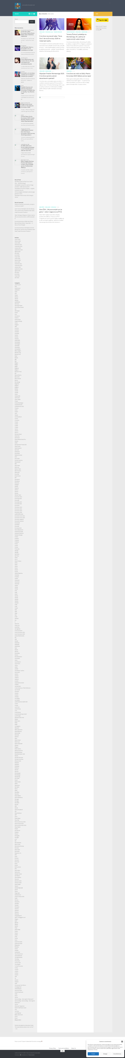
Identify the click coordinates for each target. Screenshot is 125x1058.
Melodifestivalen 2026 (20, 754)
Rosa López (17, 849)
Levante (16, 681)
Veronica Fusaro (18, 990)
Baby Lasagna (18, 350)
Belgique (17, 368)
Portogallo (17, 835)
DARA (16, 443)
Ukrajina (16, 981)
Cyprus (16, 429)
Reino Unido (17, 844)
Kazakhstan (17, 646)
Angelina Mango (18, 321)
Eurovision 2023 (18, 507)
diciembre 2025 (18, 244)
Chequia (16, 408)
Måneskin (17, 728)
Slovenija (17, 914)
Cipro (16, 413)
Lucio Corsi (17, 707)
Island (16, 594)
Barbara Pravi (18, 354)
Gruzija (16, 571)
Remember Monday (19, 846)
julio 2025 (17, 253)
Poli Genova (17, 830)
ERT (16, 477)
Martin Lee (17, 742)
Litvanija (16, 696)
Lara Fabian (17, 658)
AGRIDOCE (17, 290)
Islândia (16, 601)
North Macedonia (18, 797)
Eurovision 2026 (18, 512)
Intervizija (17, 583)
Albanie (16, 298)
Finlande (17, 538)
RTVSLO (16, 858)
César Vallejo (17, 399)
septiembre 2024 (19, 269)
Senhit (16, 889)
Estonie (16, 493)
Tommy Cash (18, 962)
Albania (16, 297)
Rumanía (17, 860)
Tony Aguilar (17, 964)
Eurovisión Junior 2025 (20, 517)
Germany (17, 556)
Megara (16, 747)
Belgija (16, 364)
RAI (15, 841)
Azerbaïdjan (17, 342)
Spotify (16, 926)
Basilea (16, 357)
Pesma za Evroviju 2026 (20, 821)
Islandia (16, 599)
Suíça (16, 936)
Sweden (16, 950)
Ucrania (16, 974)
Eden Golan (17, 465)
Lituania (16, 693)
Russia (16, 865)
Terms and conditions (63, 1048)
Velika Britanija (18, 988)
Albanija (16, 300)
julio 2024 (17, 272)
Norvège (17, 801)
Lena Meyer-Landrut (19, 670)
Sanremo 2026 (18, 882)
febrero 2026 (18, 241)
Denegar (105, 1054)
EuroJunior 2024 (18, 496)
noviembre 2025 (18, 246)
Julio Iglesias (17, 629)
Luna (16, 710)
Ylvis (16, 1009)
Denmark (17, 450)
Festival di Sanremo (19, 533)
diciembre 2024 (18, 263)
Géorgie (16, 552)
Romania (17, 848)
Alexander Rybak (18, 305)
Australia (17, 330)
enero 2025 (17, 262)
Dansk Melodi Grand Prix (20, 439)
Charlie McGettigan (19, 403)
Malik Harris (17, 721)
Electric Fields (18, 469)
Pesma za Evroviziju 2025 (20, 825)
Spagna (16, 919)
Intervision (17, 582)
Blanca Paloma (18, 375)
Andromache (18, 319)
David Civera (17, 446)
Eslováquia (17, 481)
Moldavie (17, 764)
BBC (16, 359)
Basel (16, 356)
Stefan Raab (17, 929)
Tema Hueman (31, 1054)
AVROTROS (17, 340)
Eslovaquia (17, 479)
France (16, 545)
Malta (16, 722)
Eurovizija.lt (17, 523)
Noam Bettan (18, 795)
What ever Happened (19, 1006)
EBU (16, 463)
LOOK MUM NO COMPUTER (21, 702)
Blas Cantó (17, 377)
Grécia (16, 566)
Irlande (16, 589)
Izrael (16, 616)
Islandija (16, 602)
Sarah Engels (18, 884)
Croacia (16, 422)
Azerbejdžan (17, 349)
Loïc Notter (17, 698)
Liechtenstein (18, 686)
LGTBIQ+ (17, 684)
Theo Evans (17, 961)
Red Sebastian (18, 842)
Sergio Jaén (17, 893)
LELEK (16, 667)
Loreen (16, 703)
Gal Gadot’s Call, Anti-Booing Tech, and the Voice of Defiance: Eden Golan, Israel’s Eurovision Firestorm (25, 210)
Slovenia (17, 908)
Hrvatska (17, 576)
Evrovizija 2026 (49, 32)
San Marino (17, 875)
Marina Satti (17, 733)
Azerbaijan (17, 345)
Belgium (17, 370)
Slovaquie (17, 907)
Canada (16, 390)
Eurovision (17, 505)
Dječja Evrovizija (18, 455)
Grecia (16, 568)
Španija (16, 922)
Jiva (15, 620)
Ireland (16, 585)
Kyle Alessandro (18, 656)
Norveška (17, 802)
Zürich (16, 1016)
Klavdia (16, 649)
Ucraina (16, 971)
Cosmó (16, 418)
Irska (16, 590)
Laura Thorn (17, 663)
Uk (15, 978)
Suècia (16, 931)
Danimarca (17, 437)
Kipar (16, 648)
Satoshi (16, 886)
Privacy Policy (52, 1048)
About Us (73, 1048)
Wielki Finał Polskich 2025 (20, 1007)
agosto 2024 (17, 270)
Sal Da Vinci (17, 872)
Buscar (16, 19)
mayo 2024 (17, 276)
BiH (15, 373)
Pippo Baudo (17, 827)
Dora (16, 456)
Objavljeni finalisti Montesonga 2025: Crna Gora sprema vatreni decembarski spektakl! (51, 76)
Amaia (16, 312)
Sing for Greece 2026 (19, 896)
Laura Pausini (18, 662)
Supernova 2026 (18, 943)
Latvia (16, 660)
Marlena (16, 736)
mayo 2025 (17, 256)
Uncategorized (18, 987)
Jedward (16, 618)
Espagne (17, 484)
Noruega (17, 799)
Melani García (18, 748)
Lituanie (16, 695)
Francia (16, 547)
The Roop (17, 959)
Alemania (17, 304)
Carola (16, 394)
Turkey (16, 967)
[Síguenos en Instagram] (32, 14)
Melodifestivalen (18, 752)
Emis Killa (17, 474)
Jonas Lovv (17, 625)
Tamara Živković (58, 32)
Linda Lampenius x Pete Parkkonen (23, 688)
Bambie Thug (18, 352)
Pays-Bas (17, 820)
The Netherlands (18, 957)
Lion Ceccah (17, 689)
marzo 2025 (17, 258)
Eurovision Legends (19, 519)
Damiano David (18, 434)
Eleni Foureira (18, 470)
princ (16, 839)
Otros (16, 816)
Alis (15, 309)
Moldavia (17, 762)
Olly (15, 811)
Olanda (16, 808)
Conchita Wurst (18, 417)
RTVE (16, 856)
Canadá (16, 392)
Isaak (16, 592)
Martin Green (18, 740)
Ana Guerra (17, 316)
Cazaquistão (17, 396)
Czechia (16, 430)
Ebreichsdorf (17, 462)
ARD (16, 326)
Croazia (16, 427)
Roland (16, 204)
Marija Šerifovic (18, 731)
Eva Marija (17, 524)
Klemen (16, 651)
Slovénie (17, 910)
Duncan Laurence (18, 460)
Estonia (16, 491)
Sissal (16, 898)
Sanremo (17, 879)
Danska (16, 441)
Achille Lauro (17, 288)
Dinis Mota (17, 453)
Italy (16, 615)
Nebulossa (17, 785)
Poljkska (16, 832)
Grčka (16, 563)
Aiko (16, 293)
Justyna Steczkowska (19, 636)
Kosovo (16, 655)
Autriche (17, 338)
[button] (122, 1041)
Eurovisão (17, 500)
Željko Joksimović (19, 1014)
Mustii (16, 780)
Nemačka (17, 787)
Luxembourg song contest (21, 714)
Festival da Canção (19, 531)
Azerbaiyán (17, 347)
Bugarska (17, 383)
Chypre (16, 411)
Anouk (16, 323)
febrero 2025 (18, 260)
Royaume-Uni (18, 853)
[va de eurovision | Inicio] (18, 6)
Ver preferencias (117, 1054)
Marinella (17, 735)
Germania (17, 554)
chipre (16, 410)
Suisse (16, 938)
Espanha (17, 488)
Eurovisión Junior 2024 (20, 516)
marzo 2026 (17, 239)
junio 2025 (17, 255)
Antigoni (17, 324)
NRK (16, 806)
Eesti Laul (17, 467)
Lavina (16, 665)
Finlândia (17, 542)
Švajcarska (17, 945)
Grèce (16, 564)
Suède (16, 934)
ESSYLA (16, 490)
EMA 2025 (17, 472)
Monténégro (17, 775)
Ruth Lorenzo (18, 867)
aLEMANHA (17, 302)
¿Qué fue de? (18, 284)
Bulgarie (16, 387)
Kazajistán (17, 644)
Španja (16, 924)
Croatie (16, 425)
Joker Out (17, 623)
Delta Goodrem (18, 448)
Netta (16, 790)
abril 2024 (17, 277)
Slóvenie (17, 912)
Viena (16, 995)
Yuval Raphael (18, 1013)
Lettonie (17, 679)
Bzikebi (16, 389)
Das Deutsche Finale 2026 (20, 444)
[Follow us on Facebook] (29, 14)
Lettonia (16, 677)
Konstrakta (17, 653)
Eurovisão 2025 (18, 502)
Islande (16, 597)
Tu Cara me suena (19, 966)
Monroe (16, 771)
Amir (16, 314)
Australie (17, 331)
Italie (16, 611)
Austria (16, 335)
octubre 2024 (18, 267)
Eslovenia (17, 483)
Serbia (16, 891)
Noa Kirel (17, 794)
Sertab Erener (18, 894)
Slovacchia (17, 901)
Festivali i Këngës (18, 535)
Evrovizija (53, 207)
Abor (16, 286)
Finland (16, 536)
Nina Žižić (41, 207)
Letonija (16, 675)
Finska (16, 543)
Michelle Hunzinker (19, 759)
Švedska (17, 947)
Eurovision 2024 (18, 509)
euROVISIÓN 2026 (19, 514)
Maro (16, 738)
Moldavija (17, 766)
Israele (16, 608)
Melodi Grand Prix (19, 750)
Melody (16, 755)
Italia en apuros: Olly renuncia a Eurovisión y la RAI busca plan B (25, 217)
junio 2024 (17, 274)
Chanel (16, 401)
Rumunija (17, 861)
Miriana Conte (18, 761)
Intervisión (17, 580)
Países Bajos (17, 818)
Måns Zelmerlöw (18, 729)
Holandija (17, 575)
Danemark (17, 436)
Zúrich (16, 1018)
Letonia (16, 674)
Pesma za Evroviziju (19, 823)
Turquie (16, 969)
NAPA (16, 783)
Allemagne (17, 310)
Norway (16, 804)
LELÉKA (16, 669)
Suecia (16, 933)
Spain (16, 921)
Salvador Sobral (18, 874)
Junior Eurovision (18, 630)
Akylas (16, 295)
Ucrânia (16, 973)
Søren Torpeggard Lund (20, 917)
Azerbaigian (17, 344)
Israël (16, 604)
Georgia (16, 550)
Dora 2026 (17, 458)
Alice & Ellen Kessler (19, 307)
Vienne (16, 1004)
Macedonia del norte (19, 717)
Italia (16, 609)
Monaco (16, 769)
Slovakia (16, 905)
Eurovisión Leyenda (19, 521)
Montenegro (17, 773)
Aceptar (93, 1054)
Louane (16, 705)
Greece (16, 569)
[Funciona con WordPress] (20, 1054)
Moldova (17, 768)
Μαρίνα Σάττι (18, 1020)
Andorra (16, 317)
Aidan (16, 291)
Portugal (17, 837)
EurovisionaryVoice (19, 221)
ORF (16, 815)
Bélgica (16, 363)
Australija (17, 333)
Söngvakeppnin (18, 915)
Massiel (16, 745)
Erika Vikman (18, 476)
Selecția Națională (19, 888)
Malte (16, 724)
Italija (16, 613)
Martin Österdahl (18, 743)
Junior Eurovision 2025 (20, 634)
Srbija (16, 928)
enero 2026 (17, 243)
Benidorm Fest (18, 371)
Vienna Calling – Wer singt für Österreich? (24, 999)
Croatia (16, 423)
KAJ (15, 637)
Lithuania (17, 691)
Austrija (16, 337)
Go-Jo (16, 559)
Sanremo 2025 (18, 881)
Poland (16, 828)
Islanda (16, 596)
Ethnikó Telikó (18, 495)
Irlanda (16, 587)
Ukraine (16, 980)
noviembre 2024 (18, 265)
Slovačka (17, 903)
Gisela (16, 557)
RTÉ (16, 855)
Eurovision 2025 (18, 510)
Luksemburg (17, 709)
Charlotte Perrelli (18, 404)
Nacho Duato (18, 782)
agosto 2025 (17, 251)
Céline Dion (17, 397)
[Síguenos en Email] (34, 14)
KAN (16, 639)
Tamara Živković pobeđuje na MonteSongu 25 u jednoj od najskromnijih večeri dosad (76, 36)
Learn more (17, 209)
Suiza (16, 940)
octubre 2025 (18, 248)
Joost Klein (17, 627)
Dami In (16, 432)
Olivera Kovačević (19, 809)
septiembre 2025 (19, 250)
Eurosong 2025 (18, 498)
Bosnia (16, 380)
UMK (16, 983)
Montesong (84, 32)
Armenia (17, 328)
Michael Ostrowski (19, 757)
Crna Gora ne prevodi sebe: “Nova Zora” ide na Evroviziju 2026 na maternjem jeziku (50, 38)
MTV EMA (17, 778)
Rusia (16, 863)
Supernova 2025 (18, 941)
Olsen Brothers (18, 813)
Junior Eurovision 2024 (20, 632)
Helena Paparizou (19, 573)
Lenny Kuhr (17, 672)
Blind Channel (18, 378)
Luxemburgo (18, 715)
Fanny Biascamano (19, 529)
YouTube (17, 1011)
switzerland (17, 952)
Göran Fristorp (18, 561)
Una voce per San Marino (20, 985)
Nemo (16, 788)
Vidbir (16, 994)
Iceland (16, 578)
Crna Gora (42, 32)
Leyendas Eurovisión (19, 682)
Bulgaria (16, 385)
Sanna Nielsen (18, 877)
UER (16, 976)
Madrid (16, 719)
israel (16, 606)
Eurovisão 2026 (18, 503)
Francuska (17, 549)
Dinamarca (17, 451)
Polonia (16, 834)
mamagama (17, 726)
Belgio (16, 366)
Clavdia (16, 415)
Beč (16, 361)
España (16, 486)
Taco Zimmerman (19, 954)
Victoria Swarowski (19, 992)
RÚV (16, 868)
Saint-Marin (17, 870)
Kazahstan (17, 642)
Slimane (16, 900)
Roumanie (17, 851)
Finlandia (17, 540)
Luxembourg (18, 712)
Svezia (16, 948)
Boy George (17, 382)
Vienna (16, 997)
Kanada (16, 641)
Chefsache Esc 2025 (19, 406)
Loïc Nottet (17, 700)
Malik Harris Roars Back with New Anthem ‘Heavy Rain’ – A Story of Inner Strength (24, 223)
